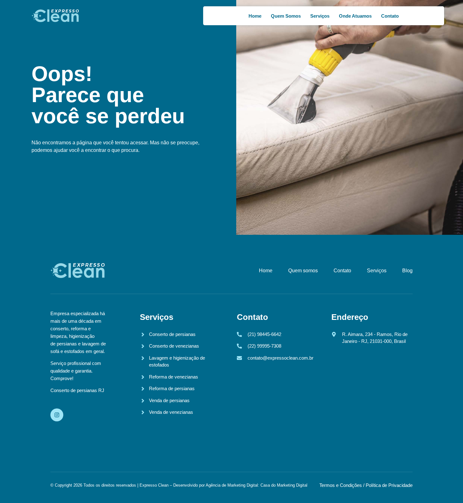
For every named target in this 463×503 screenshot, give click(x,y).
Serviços (319, 16)
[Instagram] (56, 414)
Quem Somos (286, 16)
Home (255, 16)
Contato (390, 16)
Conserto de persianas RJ (77, 390)
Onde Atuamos (355, 16)
